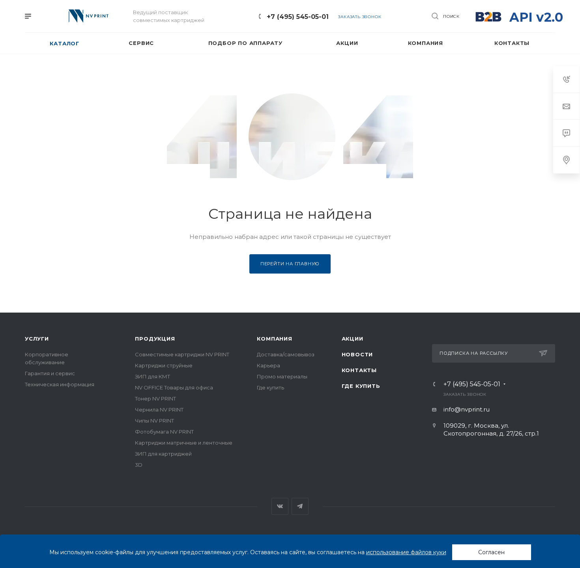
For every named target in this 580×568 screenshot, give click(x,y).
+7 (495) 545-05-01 (298, 16)
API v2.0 (536, 17)
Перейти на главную (290, 263)
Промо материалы (282, 376)
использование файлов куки (406, 552)
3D (138, 465)
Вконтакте (279, 506)
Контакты (359, 370)
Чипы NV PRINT (154, 420)
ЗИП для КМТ (152, 376)
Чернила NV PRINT (159, 409)
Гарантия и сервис (50, 373)
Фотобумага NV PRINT (164, 431)
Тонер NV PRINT (155, 398)
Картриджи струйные (164, 365)
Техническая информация (59, 384)
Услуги (37, 338)
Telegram (300, 506)
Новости (357, 354)
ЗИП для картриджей (163, 454)
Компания (274, 338)
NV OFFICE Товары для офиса (174, 387)
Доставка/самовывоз (285, 354)
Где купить (270, 387)
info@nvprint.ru (466, 409)
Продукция (155, 338)
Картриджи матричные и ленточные (183, 443)
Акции (352, 338)
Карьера (268, 365)
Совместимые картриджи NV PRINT (182, 354)
